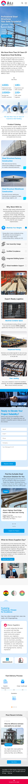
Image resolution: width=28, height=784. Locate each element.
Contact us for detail (14, 782)
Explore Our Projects (14, 531)
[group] (14, 504)
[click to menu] (26, 3)
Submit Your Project (8, 559)
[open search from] (22, 3)
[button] (2, 26)
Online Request (6, 36)
